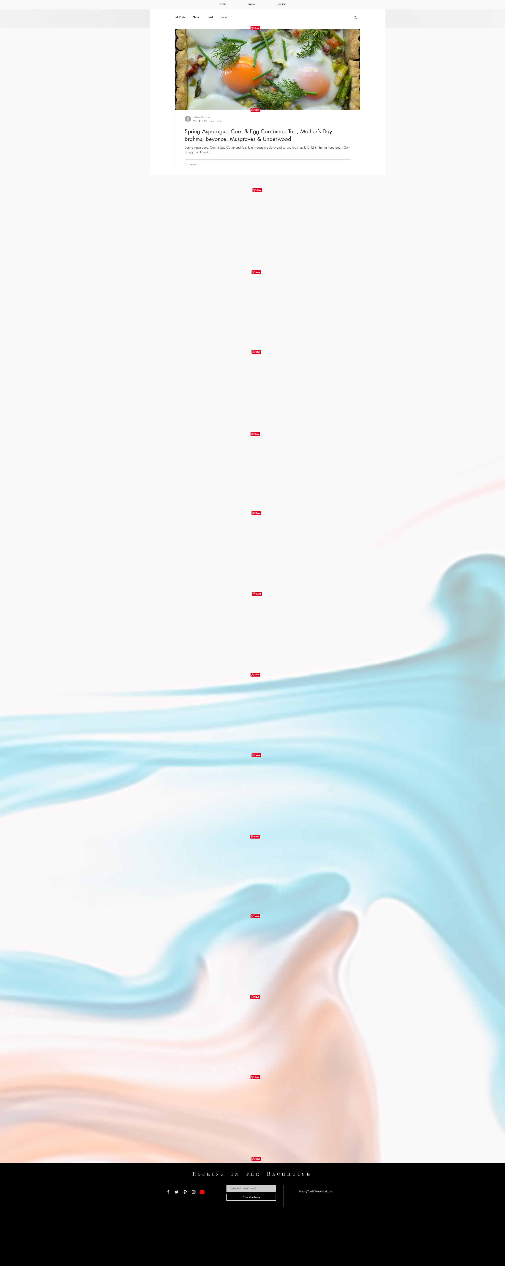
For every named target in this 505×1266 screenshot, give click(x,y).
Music (196, 17)
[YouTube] (202, 1192)
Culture (225, 17)
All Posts (180, 17)
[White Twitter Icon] (176, 1192)
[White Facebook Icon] (168, 1192)
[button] (355, 18)
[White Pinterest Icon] (185, 1192)
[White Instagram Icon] (193, 1192)
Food (210, 17)
